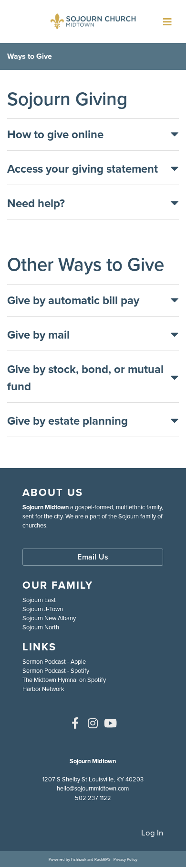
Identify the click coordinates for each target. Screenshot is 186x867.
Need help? (36, 203)
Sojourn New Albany (49, 618)
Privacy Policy (125, 859)
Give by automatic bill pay (73, 300)
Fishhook (78, 859)
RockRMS (102, 859)
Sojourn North (40, 627)
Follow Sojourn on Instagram (93, 723)
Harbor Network (43, 688)
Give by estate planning (67, 420)
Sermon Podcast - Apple (54, 661)
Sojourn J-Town (42, 609)
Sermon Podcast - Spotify (55, 670)
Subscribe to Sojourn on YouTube (110, 723)
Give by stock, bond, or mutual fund (85, 378)
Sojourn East (39, 599)
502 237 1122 (93, 797)
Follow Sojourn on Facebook (75, 723)
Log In (152, 833)
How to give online (55, 134)
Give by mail (38, 334)
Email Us (93, 556)
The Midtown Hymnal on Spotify (64, 679)
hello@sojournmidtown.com (93, 788)
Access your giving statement (82, 168)
